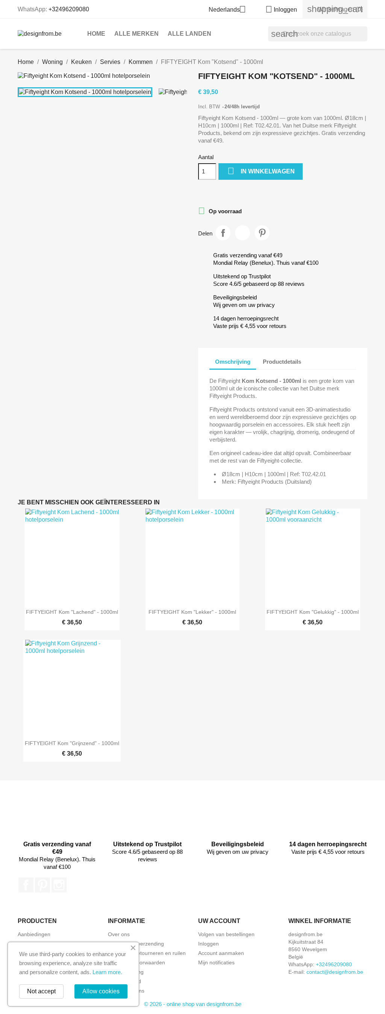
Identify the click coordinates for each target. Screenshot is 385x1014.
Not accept (41, 991)
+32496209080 (69, 9)
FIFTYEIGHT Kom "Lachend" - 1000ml (72, 612)
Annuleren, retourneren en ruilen (147, 953)
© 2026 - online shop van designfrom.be (192, 1004)
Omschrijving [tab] (232, 361)
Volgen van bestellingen (226, 934)
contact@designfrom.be (334, 972)
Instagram (59, 885)
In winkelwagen (261, 171)
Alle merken (136, 33)
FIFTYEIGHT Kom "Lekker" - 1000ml (192, 612)
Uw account (219, 921)
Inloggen (208, 944)
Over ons (119, 934)
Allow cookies (101, 991)
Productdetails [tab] (282, 361)
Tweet (242, 232)
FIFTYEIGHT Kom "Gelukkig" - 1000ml (313, 612)
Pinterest (262, 232)
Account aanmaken (221, 953)
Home (96, 33)
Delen (222, 232)
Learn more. (107, 972)
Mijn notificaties (216, 962)
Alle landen (189, 33)
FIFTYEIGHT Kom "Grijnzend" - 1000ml (72, 743)
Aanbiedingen (34, 934)
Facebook (25, 885)
